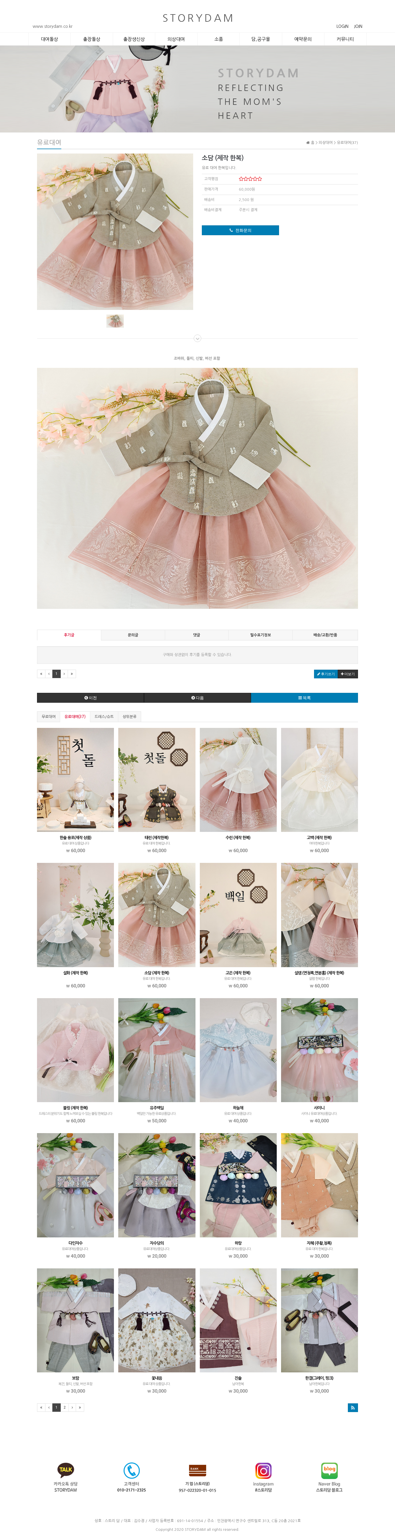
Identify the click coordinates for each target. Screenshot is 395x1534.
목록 (306, 697)
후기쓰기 (327, 674)
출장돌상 (91, 39)
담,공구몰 (260, 39)
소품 (218, 39)
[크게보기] (115, 231)
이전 (92, 697)
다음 (199, 697)
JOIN (358, 26)
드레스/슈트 (104, 717)
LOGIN (342, 26)
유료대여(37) (75, 717)
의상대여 (176, 39)
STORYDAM (195, 1529)
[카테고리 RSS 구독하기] (353, 1407)
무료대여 (49, 717)
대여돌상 (49, 39)
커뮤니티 (345, 39)
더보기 (349, 674)
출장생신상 (134, 39)
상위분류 (129, 717)
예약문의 (303, 39)
